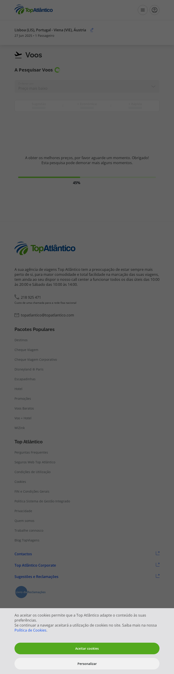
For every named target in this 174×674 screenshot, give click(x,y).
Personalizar (87, 664)
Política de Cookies (30, 630)
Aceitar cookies (87, 648)
